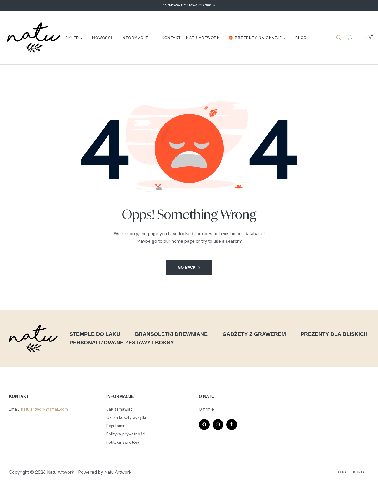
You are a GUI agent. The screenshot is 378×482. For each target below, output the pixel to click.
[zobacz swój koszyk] (368, 37)
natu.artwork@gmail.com (44, 409)
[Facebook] (204, 424)
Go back (187, 267)
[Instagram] (218, 424)
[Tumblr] (231, 424)
